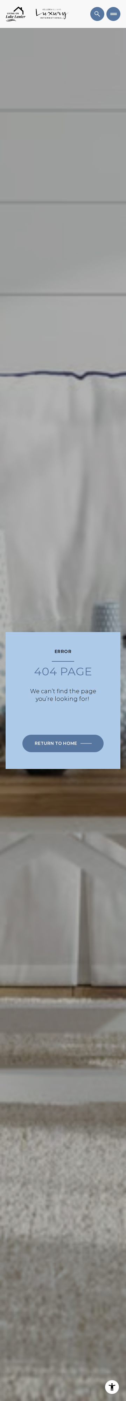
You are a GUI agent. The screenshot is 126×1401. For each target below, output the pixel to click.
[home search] (97, 14)
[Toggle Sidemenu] (113, 14)
